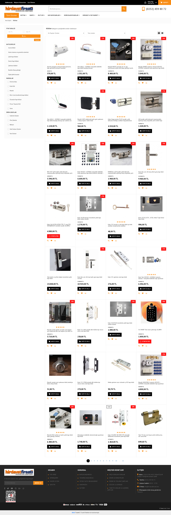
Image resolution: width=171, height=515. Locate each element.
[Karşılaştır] (56, 82)
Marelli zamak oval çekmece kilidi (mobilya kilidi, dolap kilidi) (60, 382)
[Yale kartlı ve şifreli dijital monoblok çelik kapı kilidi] (60, 260)
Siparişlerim (53, 478)
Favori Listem (54, 481)
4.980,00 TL (52, 231)
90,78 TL (112, 389)
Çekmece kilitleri (12, 65)
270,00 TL (81, 389)
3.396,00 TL (52, 177)
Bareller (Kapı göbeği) (14, 70)
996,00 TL (142, 224)
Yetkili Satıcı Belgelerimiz (88, 481)
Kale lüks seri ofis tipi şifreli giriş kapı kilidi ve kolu (150, 172)
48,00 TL (112, 231)
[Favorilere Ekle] (52, 82)
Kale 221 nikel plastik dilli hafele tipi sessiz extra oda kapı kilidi (90, 330)
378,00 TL (51, 72)
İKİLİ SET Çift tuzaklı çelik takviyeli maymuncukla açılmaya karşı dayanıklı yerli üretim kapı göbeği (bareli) (59, 172)
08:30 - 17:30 (148, 483)
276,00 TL (112, 284)
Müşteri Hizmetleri (20, 2)
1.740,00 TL (82, 441)
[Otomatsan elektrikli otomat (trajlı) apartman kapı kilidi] (91, 418)
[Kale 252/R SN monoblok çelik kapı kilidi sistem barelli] (121, 309)
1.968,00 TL (113, 177)
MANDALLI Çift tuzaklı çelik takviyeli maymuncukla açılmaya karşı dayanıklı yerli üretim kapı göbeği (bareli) (120, 172)
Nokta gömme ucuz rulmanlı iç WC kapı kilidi (121, 382)
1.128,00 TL (52, 126)
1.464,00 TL (113, 441)
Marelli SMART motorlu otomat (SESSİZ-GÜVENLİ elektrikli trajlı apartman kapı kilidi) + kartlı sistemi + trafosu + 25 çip (151, 67)
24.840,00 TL (52, 284)
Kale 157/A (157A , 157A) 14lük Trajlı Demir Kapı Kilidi (151, 218)
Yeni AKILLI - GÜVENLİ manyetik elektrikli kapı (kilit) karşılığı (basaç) (89, 67)
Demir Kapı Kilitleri (13, 61)
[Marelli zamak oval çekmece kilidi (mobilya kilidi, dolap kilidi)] (60, 365)
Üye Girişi (52, 474)
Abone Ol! (38, 483)
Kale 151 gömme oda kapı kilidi (117, 277)
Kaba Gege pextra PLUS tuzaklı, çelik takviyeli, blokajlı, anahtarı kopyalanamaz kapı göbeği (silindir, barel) (120, 119)
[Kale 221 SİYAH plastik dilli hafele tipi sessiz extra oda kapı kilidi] (91, 365)
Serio (11, 108)
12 (123, 461)
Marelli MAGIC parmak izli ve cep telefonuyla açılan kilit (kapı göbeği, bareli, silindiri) (120, 67)
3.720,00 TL (52, 335)
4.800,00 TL (143, 388)
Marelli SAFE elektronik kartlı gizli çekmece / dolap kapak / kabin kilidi (90, 119)
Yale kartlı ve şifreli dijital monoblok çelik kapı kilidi (59, 277)
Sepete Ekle (55, 78)
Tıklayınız (149, 491)
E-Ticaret (162, 508)
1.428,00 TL (143, 125)
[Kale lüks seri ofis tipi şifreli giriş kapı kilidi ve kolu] (151, 155)
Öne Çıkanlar (13, 120)
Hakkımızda (8, 2)
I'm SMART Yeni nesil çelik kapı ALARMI (150, 330)
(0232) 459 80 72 (147, 480)
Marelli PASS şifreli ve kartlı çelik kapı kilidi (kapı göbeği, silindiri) (60, 435)
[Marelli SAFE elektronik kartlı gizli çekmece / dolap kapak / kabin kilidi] (91, 102)
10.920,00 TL (83, 283)
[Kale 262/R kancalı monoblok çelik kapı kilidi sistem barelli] (91, 203)
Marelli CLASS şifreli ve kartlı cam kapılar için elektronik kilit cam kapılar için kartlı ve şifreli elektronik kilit (59, 330)
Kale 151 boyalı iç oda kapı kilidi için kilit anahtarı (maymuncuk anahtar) (120, 225)
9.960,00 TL (143, 178)
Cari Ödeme (31, 2)
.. (119, 461)
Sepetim (52, 485)
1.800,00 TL (143, 335)
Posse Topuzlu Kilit (15, 104)
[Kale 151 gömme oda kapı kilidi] (121, 260)
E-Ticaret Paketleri (84, 512)
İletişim (82, 488)
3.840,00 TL (143, 72)
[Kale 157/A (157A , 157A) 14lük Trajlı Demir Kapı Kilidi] (151, 203)
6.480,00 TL (52, 441)
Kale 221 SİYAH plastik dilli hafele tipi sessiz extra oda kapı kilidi (88, 382)
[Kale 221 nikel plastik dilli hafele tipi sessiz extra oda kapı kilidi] (91, 312)
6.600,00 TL (82, 177)
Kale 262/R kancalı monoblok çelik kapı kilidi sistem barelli (89, 218)
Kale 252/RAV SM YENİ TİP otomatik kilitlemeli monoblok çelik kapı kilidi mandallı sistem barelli (118, 435)
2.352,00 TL (82, 72)
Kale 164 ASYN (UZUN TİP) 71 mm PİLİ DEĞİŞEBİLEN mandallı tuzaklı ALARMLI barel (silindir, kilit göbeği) (59, 225)
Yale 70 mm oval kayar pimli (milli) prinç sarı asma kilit (150, 435)
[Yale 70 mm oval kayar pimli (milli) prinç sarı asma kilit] (151, 418)
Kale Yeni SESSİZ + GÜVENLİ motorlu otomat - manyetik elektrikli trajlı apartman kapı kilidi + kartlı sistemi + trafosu (150, 277)
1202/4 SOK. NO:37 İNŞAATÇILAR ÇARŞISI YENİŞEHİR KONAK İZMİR (150, 475)
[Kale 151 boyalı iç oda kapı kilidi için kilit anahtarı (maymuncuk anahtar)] (121, 207)
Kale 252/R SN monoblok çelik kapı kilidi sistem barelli (120, 323)
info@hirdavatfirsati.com (149, 486)
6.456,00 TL (143, 283)
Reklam (12, 125)
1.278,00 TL (82, 223)
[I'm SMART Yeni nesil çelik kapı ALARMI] (151, 312)
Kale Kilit (12, 86)
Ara (24, 36)
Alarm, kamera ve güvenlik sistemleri (18, 52)
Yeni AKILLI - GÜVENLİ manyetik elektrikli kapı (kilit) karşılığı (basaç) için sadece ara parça (59, 119)
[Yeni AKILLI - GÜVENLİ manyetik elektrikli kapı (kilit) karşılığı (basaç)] (91, 49)
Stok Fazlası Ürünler (15, 129)
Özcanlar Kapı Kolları (15, 99)
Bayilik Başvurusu (85, 474)
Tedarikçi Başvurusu (86, 478)
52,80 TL (51, 389)
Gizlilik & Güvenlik (115, 485)
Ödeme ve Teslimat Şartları (118, 481)
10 (116, 461)
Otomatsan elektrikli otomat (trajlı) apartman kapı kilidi (90, 435)
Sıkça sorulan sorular (117, 474)
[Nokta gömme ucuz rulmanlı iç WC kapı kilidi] (121, 365)
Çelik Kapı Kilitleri (13, 57)
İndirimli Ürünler (14, 116)
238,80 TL (81, 336)
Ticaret (75, 512)
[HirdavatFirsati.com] (19, 9)
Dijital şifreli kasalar (13, 74)
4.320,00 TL (113, 126)
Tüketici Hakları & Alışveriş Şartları (117, 489)
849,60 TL (142, 441)
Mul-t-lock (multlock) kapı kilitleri (19, 95)
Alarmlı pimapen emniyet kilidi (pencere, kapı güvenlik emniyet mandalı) (59, 67)
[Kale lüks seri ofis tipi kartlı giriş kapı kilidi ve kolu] (91, 260)
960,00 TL (81, 125)
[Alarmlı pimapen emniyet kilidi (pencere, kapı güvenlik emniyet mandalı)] (60, 49)
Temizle (37, 40)
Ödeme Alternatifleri (116, 478)
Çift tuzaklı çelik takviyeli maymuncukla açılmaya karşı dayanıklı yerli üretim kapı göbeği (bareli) (150, 119)
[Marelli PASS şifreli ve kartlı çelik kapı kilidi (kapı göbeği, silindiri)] (60, 418)
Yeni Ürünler (13, 133)
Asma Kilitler (11, 48)
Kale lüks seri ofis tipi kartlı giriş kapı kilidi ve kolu (89, 277)
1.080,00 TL (113, 329)
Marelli (12, 91)
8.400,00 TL (113, 72)
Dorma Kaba (13, 82)
